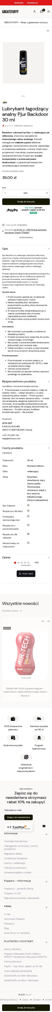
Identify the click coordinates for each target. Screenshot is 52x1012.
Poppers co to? (12, 893)
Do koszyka (26, 678)
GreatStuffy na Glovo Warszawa (21, 980)
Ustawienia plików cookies (18, 872)
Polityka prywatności (15, 867)
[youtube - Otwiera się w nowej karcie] (44, 826)
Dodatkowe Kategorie (15, 858)
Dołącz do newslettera (18, 817)
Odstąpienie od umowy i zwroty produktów (21, 847)
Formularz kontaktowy (16, 841)
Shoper (28, 994)
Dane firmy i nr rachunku (17, 933)
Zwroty (25, 999)
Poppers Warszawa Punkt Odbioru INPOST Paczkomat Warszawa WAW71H (25, 955)
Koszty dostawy (12, 949)
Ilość (4, 187)
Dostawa (37, 999)
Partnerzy (9, 923)
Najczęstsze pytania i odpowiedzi (21, 898)
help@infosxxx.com (11, 438)
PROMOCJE (32, 3)
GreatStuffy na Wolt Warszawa (20, 975)
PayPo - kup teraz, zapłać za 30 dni (23, 966)
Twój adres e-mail (12, 810)
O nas (7, 914)
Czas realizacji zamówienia (18, 970)
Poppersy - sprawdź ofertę (18, 888)
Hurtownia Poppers (14, 918)
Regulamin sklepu (13, 853)
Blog (6, 928)
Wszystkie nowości (10, 611)
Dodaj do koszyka (26, 201)
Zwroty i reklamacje (14, 863)
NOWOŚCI (19, 3)
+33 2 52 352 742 (10, 435)
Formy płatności (13, 961)
